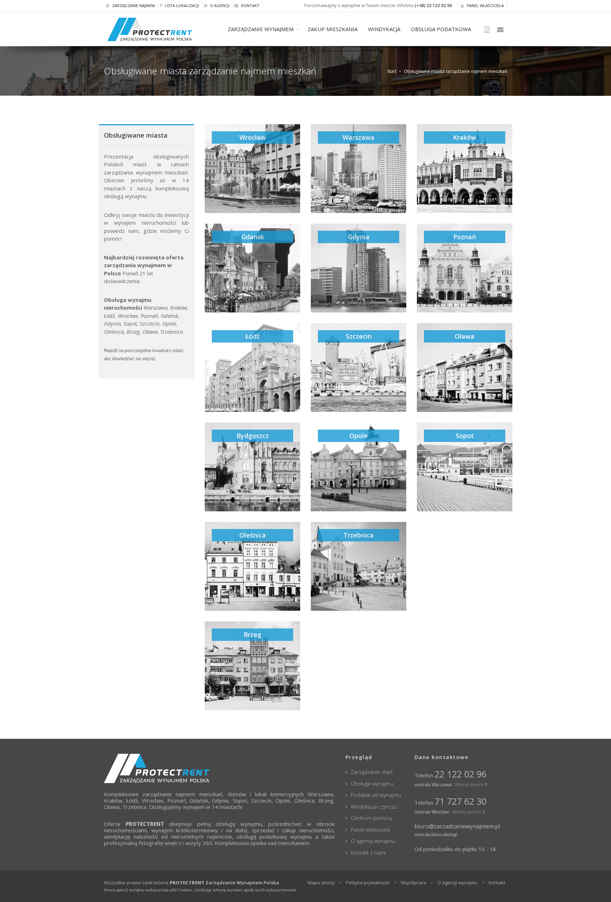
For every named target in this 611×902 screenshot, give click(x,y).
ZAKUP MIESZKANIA (332, 29)
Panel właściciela (485, 5)
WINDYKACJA (384, 29)
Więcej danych (470, 785)
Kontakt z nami (368, 852)
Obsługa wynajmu (372, 783)
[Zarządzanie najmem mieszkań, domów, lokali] (219, 768)
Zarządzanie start (372, 771)
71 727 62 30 (461, 801)
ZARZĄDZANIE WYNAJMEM (260, 29)
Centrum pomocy (371, 817)
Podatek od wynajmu (376, 794)
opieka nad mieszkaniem (279, 842)
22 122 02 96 (461, 774)
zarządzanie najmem (168, 794)
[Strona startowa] (488, 30)
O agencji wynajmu (373, 840)
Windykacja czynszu (374, 806)
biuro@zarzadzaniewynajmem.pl (457, 826)
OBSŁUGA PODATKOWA (441, 29)
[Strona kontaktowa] (500, 30)
